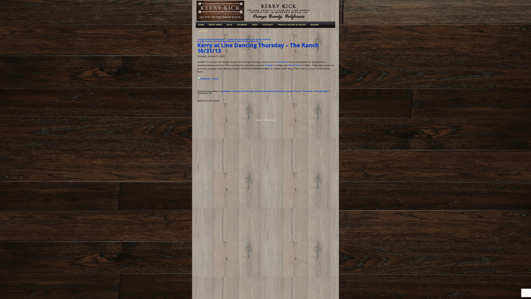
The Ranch (282, 62)
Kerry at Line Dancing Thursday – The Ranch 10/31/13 (258, 47)
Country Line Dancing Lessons (270, 91)
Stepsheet (267, 24)
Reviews (315, 24)
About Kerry (215, 24)
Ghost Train (294, 65)
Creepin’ (269, 65)
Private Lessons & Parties (292, 24)
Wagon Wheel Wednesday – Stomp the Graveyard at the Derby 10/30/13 (234, 39)
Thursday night (321, 91)
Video (255, 24)
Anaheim (226, 91)
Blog (229, 24)
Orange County (293, 91)
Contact (203, 31)
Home (201, 24)
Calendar (242, 24)
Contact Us (269, 120)
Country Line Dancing (242, 91)
